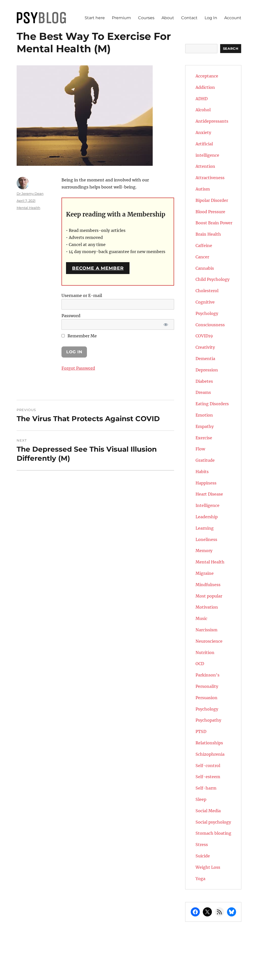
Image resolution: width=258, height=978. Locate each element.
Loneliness (206, 539)
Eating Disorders (212, 403)
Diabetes (204, 381)
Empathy (205, 426)
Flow (200, 448)
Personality (207, 686)
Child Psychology (213, 279)
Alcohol (203, 109)
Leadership (207, 516)
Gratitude (205, 460)
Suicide (203, 855)
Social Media (208, 810)
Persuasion (206, 697)
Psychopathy (208, 720)
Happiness (206, 482)
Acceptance (207, 75)
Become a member (98, 268)
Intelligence (207, 505)
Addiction (205, 87)
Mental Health (28, 208)
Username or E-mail (81, 295)
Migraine (205, 573)
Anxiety (203, 132)
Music (201, 618)
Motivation (207, 607)
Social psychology (213, 822)
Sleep (201, 799)
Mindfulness (208, 584)
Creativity (205, 347)
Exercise (204, 437)
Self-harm (206, 788)
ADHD (202, 98)
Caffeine (204, 245)
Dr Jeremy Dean (30, 194)
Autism (203, 189)
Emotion (204, 415)
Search (231, 48)
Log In (211, 17)
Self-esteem (208, 776)
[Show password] (166, 324)
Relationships (209, 742)
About (168, 17)
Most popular (209, 596)
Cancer (202, 256)
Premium (121, 17)
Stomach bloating (213, 833)
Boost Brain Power (214, 222)
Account (232, 17)
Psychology (207, 709)
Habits (202, 471)
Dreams (203, 392)
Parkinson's (207, 674)
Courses (146, 17)
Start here (95, 17)
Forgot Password (78, 368)
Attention (205, 166)
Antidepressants (212, 121)
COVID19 (204, 335)
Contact (189, 17)
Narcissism (206, 629)
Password (70, 315)
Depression (207, 369)
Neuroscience (209, 641)
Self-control (208, 765)
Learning (205, 528)
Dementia (205, 358)
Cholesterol (207, 290)
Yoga (200, 878)
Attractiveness (210, 177)
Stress (202, 844)
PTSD (201, 731)
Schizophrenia (210, 754)
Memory (204, 550)
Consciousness (210, 324)
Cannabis (205, 268)
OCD (200, 663)
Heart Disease (209, 494)
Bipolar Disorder (212, 200)
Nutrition (205, 652)
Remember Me (82, 335)
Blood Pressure (210, 211)
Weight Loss (208, 867)
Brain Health (208, 234)
